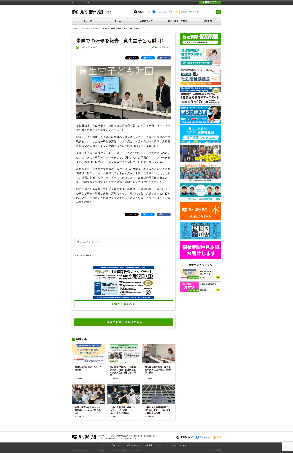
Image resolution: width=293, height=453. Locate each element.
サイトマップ (88, 2)
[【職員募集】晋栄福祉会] (200, 142)
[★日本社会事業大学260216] (200, 65)
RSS (175, 12)
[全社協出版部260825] (200, 84)
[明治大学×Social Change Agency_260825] (200, 103)
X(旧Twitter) (144, 12)
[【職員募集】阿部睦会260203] (200, 180)
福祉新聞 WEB (91, 11)
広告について (146, 21)
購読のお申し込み (133, 445)
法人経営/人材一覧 (90, 28)
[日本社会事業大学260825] (200, 122)
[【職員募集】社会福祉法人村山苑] (200, 161)
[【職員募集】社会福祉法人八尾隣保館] (200, 200)
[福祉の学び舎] (200, 238)
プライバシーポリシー (181, 445)
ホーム (75, 2)
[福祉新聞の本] (200, 219)
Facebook (161, 12)
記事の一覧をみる (123, 303)
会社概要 (148, 445)
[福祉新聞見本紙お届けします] (200, 258)
